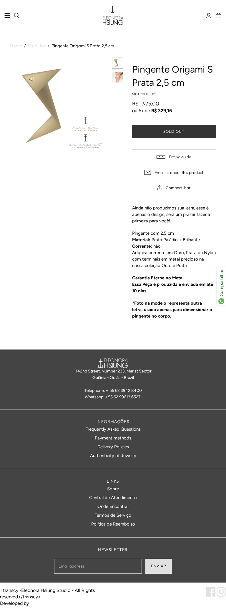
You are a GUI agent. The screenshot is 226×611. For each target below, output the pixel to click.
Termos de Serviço (113, 515)
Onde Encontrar (113, 506)
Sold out (174, 131)
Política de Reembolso (113, 524)
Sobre (113, 488)
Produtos (37, 45)
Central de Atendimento (113, 497)
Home (16, 45)
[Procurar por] (17, 16)
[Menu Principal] (7, 16)
